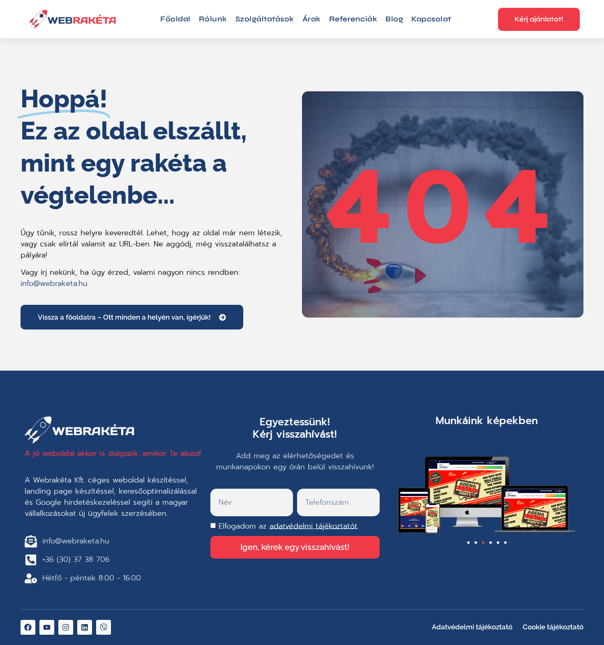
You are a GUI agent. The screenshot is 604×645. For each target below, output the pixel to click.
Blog (394, 18)
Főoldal (175, 18)
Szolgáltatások (264, 18)
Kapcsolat (431, 18)
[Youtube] (46, 627)
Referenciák (353, 18)
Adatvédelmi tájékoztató (472, 627)
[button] (468, 542)
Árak (311, 18)
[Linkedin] (84, 627)
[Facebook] (28, 627)
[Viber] (103, 627)
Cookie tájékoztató (553, 627)
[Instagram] (65, 627)
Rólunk (213, 18)
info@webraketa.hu (54, 283)
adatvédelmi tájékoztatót (313, 525)
